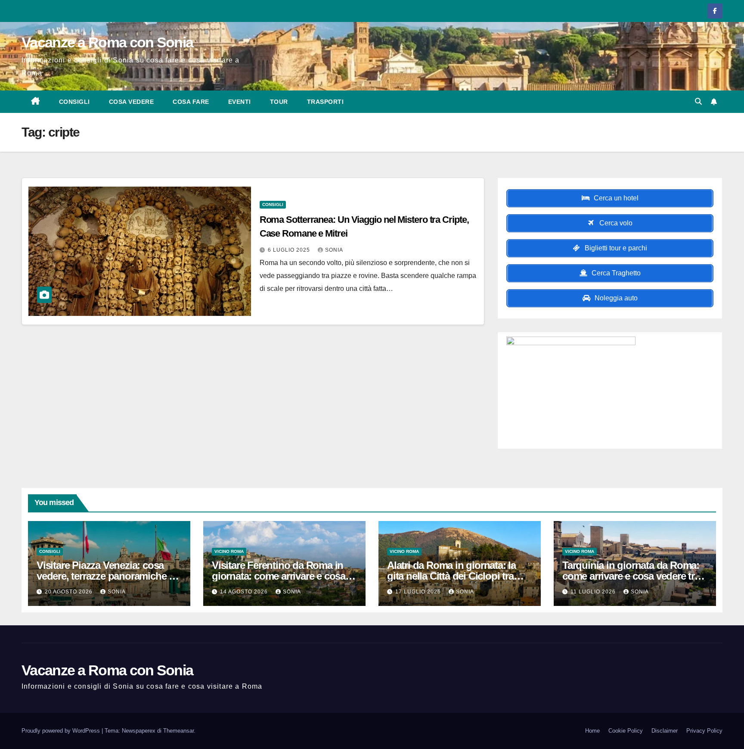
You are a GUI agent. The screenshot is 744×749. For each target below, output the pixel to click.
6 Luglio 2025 (290, 250)
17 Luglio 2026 (419, 592)
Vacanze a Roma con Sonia (107, 42)
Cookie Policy (625, 730)
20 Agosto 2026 (69, 592)
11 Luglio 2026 (593, 592)
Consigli (74, 101)
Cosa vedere (131, 101)
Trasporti (325, 101)
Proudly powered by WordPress (62, 730)
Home (592, 730)
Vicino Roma (229, 551)
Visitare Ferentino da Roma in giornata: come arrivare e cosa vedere (278, 576)
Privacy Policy (704, 730)
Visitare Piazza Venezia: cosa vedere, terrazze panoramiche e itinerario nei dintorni (105, 576)
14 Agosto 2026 (245, 592)
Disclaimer (664, 730)
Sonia (334, 250)
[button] (698, 101)
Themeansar (178, 730)
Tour (279, 101)
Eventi (239, 101)
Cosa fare (191, 101)
